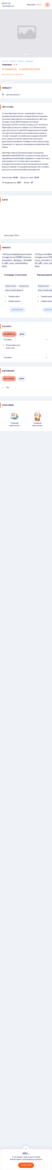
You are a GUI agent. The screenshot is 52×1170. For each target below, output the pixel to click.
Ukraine (13, 61)
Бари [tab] (21, 379)
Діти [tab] (22, 334)
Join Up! (5, 61)
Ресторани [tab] (9, 379)
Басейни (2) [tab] (9, 334)
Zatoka (20, 61)
